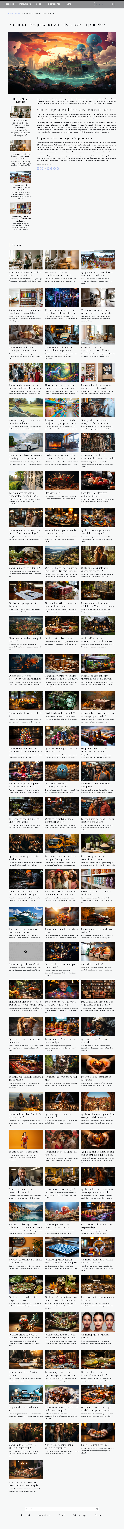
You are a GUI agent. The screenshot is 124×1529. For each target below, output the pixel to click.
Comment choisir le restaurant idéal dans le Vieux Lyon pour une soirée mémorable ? (98, 606)
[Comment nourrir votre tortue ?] (26, 555)
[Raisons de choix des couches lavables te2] (98, 879)
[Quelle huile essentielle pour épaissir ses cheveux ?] (98, 555)
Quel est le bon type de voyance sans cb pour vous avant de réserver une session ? (97, 1192)
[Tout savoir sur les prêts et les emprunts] (26, 1359)
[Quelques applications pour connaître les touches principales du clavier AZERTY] (62, 1247)
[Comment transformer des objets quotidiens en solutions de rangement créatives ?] (98, 372)
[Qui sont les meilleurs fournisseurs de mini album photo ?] (62, 590)
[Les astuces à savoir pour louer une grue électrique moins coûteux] (62, 844)
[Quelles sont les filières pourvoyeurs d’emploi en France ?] (26, 663)
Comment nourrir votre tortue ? (24, 568)
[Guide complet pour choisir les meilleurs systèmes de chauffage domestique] (62, 443)
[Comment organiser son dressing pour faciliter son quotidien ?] (20, 208)
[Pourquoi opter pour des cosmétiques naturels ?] (98, 844)
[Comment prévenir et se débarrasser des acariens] (62, 1212)
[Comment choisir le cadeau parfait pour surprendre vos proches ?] (26, 335)
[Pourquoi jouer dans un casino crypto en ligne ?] (98, 1212)
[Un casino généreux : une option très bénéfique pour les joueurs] (98, 1395)
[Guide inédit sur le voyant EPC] (62, 701)
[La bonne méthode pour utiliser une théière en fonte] (26, 806)
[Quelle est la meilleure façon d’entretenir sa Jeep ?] (62, 806)
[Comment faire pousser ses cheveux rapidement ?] (26, 1432)
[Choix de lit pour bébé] (98, 951)
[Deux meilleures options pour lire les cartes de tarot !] (62, 518)
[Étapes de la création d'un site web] (26, 1395)
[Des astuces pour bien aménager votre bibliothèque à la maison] (98, 989)
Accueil (10, 13)
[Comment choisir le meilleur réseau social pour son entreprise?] (26, 736)
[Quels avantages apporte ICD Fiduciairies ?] (26, 590)
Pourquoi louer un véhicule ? (95, 1445)
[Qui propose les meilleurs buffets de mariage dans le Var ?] (20, 177)
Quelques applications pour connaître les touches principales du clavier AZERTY (61, 1262)
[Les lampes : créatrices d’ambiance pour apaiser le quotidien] (20, 145)
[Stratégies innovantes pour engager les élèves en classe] (98, 407)
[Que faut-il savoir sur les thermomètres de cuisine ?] (98, 1359)
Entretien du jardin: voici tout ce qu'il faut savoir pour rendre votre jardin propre (25, 1004)
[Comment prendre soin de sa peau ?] (98, 1322)
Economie (10, 4)
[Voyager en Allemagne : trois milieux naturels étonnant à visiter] (26, 1212)
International (25, 4)
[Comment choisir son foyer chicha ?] (26, 701)
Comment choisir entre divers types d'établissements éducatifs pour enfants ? (25, 388)
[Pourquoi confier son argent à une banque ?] (98, 1284)
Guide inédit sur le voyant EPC (60, 713)
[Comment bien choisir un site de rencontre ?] (62, 1139)
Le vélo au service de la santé (23, 1151)
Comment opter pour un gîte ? (60, 1189)
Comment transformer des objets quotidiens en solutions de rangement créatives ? (97, 388)
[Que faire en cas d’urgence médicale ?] (98, 1026)
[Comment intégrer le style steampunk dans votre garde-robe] (98, 443)
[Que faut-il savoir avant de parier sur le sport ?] (62, 951)
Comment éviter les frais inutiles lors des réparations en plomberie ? (61, 678)
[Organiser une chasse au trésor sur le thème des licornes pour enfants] (62, 372)
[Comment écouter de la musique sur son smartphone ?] (98, 1247)
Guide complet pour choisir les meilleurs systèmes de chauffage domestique (61, 458)
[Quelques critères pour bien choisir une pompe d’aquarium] (98, 663)
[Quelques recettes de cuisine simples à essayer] (26, 1284)
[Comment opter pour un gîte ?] (62, 1176)
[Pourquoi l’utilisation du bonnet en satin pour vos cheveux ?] (62, 879)
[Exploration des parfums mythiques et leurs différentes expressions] (98, 335)
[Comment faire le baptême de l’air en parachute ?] (26, 1101)
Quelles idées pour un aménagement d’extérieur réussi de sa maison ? (96, 641)
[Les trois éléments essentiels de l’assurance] (98, 1064)
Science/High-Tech (53, 4)
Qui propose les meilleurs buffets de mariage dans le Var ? (20, 187)
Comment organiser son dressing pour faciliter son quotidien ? (20, 218)
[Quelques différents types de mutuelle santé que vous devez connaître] (26, 1322)
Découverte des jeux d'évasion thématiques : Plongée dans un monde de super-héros (60, 313)
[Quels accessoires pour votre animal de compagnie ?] (98, 518)
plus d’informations (94, 119)
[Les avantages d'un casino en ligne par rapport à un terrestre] (62, 1359)
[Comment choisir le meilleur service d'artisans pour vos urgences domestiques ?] (62, 335)
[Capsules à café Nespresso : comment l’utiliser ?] (98, 480)
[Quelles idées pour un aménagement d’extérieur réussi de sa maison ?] (98, 626)
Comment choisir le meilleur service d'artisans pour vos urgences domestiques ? (58, 350)
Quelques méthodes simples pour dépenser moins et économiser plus (61, 1300)
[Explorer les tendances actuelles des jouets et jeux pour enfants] (62, 407)
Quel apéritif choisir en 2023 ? (59, 638)
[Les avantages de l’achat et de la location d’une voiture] (98, 806)
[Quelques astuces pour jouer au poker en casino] (62, 736)
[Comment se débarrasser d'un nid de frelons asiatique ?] (62, 1395)
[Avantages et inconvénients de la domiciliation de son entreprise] (26, 1470)
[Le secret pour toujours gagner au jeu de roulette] (26, 1064)
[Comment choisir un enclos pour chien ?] (62, 1064)
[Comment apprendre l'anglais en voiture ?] (98, 916)
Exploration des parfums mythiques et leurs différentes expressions (95, 350)
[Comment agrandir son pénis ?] (26, 952)
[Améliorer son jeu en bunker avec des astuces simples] (26, 407)
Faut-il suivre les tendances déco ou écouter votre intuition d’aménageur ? (20, 124)
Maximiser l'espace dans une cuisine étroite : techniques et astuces (95, 313)
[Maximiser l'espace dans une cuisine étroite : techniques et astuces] (98, 297)
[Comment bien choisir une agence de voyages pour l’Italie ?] (98, 701)
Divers (68, 4)
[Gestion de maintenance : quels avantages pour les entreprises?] (26, 879)
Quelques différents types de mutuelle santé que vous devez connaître (24, 1337)
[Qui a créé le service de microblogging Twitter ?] (62, 771)
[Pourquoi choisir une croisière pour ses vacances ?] (26, 916)
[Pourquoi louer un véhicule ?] (98, 1432)
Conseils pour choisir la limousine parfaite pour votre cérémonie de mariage (25, 458)
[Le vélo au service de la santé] (26, 1139)
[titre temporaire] (62, 480)
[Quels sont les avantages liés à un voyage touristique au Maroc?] (98, 1101)
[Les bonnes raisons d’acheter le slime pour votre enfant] (62, 989)
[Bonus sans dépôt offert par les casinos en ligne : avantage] (26, 771)
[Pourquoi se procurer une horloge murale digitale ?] (26, 1247)
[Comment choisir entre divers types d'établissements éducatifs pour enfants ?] (26, 372)
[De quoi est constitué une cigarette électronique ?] (98, 736)
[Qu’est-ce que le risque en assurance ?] (62, 1101)
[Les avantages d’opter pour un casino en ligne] (62, 1026)
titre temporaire (52, 493)
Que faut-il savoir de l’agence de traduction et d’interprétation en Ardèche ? (61, 571)
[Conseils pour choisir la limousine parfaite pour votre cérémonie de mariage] (26, 443)
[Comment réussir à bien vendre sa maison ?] (62, 916)
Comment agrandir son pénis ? (24, 964)
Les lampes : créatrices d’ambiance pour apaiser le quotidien (20, 156)
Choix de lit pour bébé (92, 964)
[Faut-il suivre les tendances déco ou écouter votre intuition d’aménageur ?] (20, 112)
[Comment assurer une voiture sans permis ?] (98, 771)
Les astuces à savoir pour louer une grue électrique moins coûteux (60, 859)
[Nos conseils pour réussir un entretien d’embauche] (62, 1432)
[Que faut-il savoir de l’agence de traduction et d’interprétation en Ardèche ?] (62, 555)
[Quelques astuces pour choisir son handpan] (26, 844)
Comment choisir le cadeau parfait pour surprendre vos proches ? (22, 350)
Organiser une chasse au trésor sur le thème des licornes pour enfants (60, 388)
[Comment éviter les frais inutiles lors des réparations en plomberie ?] (62, 663)
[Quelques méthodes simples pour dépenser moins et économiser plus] (62, 1284)
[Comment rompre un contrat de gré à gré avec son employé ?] (26, 518)
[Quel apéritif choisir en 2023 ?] (62, 626)
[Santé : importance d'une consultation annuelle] (26, 1176)
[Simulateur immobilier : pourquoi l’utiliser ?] (26, 626)
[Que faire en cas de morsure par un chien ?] (26, 1026)
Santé (38, 4)
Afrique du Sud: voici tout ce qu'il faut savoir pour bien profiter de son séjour (97, 1154)
